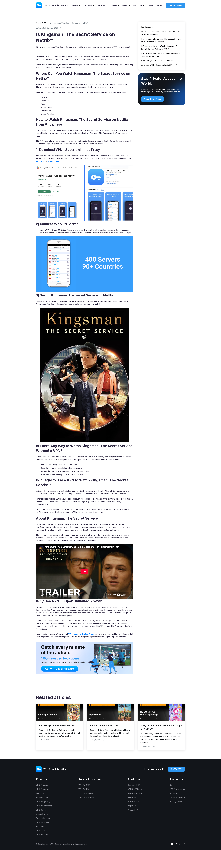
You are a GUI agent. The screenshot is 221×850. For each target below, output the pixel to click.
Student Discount (43, 818)
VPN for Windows (135, 789)
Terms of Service (177, 797)
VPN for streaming (44, 806)
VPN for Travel (42, 822)
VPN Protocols (42, 789)
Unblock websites (43, 814)
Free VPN (40, 826)
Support (150, 5)
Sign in (159, 5)
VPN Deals (40, 830)
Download (101, 5)
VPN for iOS (133, 797)
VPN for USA (84, 785)
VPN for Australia (86, 797)
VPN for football (43, 835)
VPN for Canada (85, 793)
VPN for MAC (134, 801)
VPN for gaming (43, 801)
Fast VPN (40, 793)
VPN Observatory (177, 789)
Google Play (53, 161)
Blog (37, 23)
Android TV (133, 810)
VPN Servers (41, 810)
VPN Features (42, 785)
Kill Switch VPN (42, 797)
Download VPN (134, 785)
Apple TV (132, 806)
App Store (40, 161)
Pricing (125, 5)
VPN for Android (135, 793)
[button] (75, 5)
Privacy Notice (176, 801)
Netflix (44, 23)
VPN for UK (83, 789)
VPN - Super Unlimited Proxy (81, 634)
